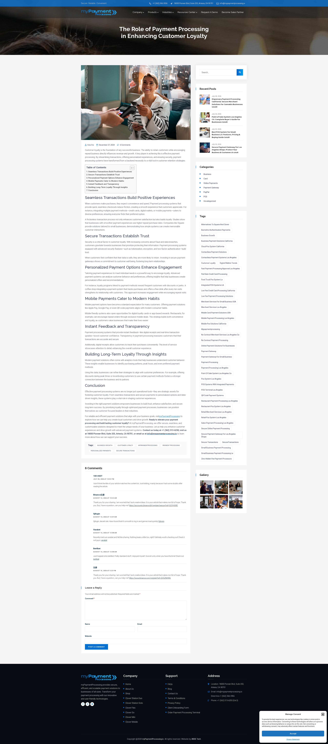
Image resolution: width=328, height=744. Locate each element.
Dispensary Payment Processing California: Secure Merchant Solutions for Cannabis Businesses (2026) (227, 103)
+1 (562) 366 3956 (160, 3)
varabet (96, 530)
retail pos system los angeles (213, 417)
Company (137, 12)
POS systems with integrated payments (217, 384)
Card (206, 179)
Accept (293, 733)
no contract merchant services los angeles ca (220, 335)
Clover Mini (130, 717)
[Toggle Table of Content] (131, 168)
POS (205, 196)
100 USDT (97, 476)
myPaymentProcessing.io (153, 739)
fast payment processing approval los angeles (220, 269)
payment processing (171, 445)
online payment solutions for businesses (218, 346)
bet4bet (96, 548)
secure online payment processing (215, 428)
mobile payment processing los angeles (217, 318)
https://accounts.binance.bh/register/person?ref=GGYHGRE (153, 505)
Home (128, 684)
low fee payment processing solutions (217, 296)
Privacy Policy (174, 703)
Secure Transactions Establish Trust (104, 175)
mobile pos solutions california (213, 324)
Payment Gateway (211, 187)
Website (88, 636)
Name (87, 624)
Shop (127, 693)
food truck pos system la (212, 280)
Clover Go (129, 712)
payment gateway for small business (216, 357)
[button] (323, 714)
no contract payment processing (214, 340)
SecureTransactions (230, 442)
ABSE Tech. (196, 739)
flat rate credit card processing (214, 274)
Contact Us (173, 693)
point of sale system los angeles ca (216, 373)
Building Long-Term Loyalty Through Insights (108, 187)
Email (139, 624)
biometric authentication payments (215, 230)
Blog (170, 689)
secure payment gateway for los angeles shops (218, 435)
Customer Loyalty (125, 445)
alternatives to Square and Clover (215, 224)
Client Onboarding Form (178, 708)
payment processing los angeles (214, 368)
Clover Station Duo (133, 698)
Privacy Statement (293, 739)
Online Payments (211, 183)
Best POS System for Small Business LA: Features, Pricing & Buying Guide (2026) (226, 134)
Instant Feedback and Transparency (103, 184)
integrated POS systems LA (212, 285)
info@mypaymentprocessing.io (232, 3)
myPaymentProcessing (169, 416)
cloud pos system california (212, 246)
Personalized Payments (101, 451)
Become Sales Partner (233, 12)
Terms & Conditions (176, 698)
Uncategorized (210, 201)
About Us (129, 689)
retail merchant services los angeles (216, 412)
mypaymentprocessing (147, 445)
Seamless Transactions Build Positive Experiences (110, 172)
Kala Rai (91, 145)
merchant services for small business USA (218, 302)
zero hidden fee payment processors (216, 459)
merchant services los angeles (214, 307)
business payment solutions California (217, 241)
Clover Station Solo (134, 703)
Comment (89, 598)
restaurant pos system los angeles (216, 406)
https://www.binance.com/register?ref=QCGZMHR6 (150, 578)
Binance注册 (99, 495)
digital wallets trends (228, 263)
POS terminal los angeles (212, 390)
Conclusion (93, 190)
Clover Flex (130, 708)
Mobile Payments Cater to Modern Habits (106, 181)
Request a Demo (209, 12)
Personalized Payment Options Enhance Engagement (111, 178)
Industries (167, 12)
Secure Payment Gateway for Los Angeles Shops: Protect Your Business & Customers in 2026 (227, 149)
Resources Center (186, 12)
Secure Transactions (125, 451)
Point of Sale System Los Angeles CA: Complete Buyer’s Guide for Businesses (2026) (227, 119)
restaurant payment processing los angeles (219, 401)
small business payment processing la (217, 453)
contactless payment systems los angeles (219, 258)
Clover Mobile (131, 722)
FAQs (170, 684)
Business (207, 174)
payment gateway (208, 351)
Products (152, 12)
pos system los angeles (211, 379)
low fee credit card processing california (218, 291)
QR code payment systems (212, 395)
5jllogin (96, 514)
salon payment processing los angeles (217, 423)
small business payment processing (216, 448)
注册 (95, 567)
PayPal (206, 192)
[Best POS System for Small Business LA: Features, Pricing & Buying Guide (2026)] (205, 132)
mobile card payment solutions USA (216, 313)
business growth (104, 445)
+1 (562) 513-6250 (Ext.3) (227, 700)
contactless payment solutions (214, 252)
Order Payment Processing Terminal (184, 712)
